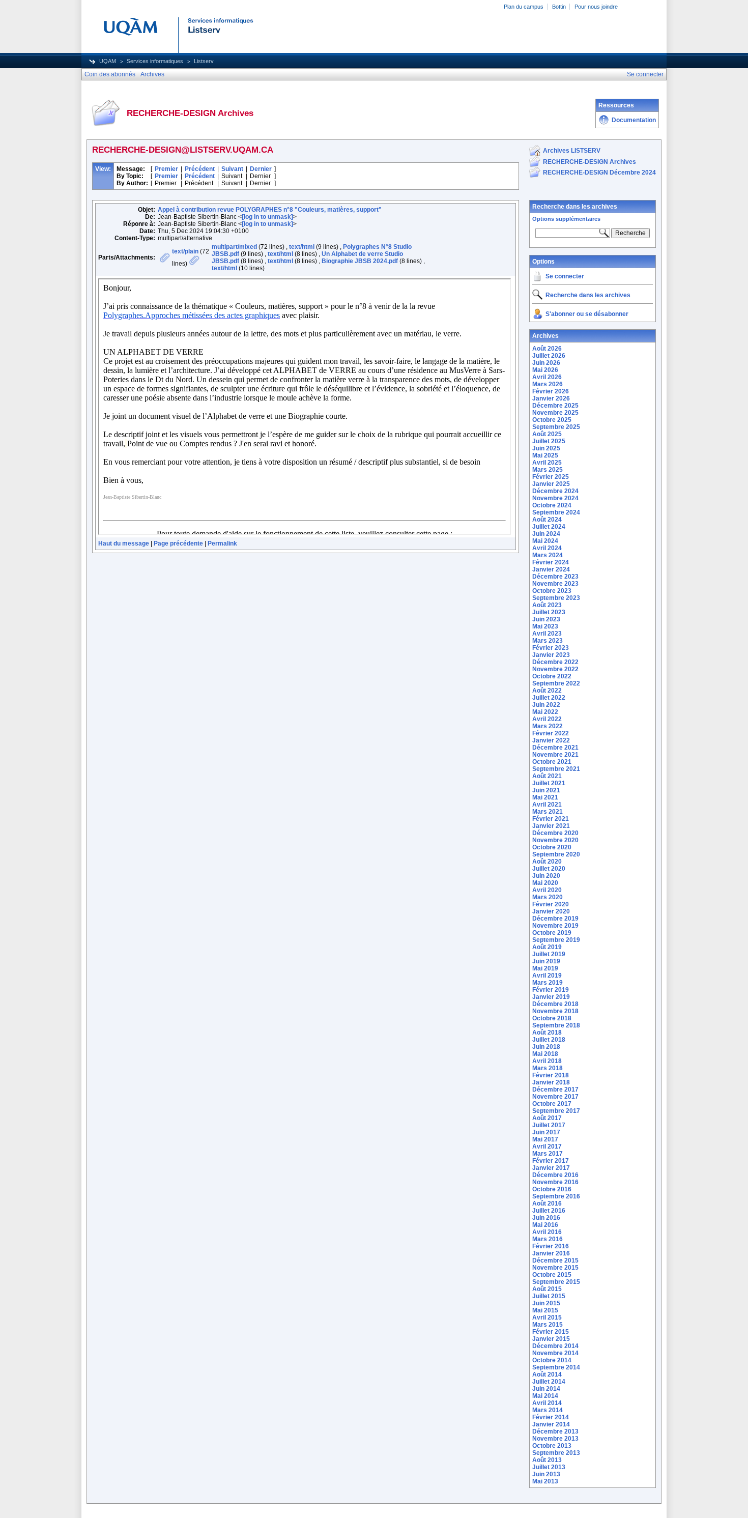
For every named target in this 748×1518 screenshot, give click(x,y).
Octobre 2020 (551, 847)
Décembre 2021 (555, 747)
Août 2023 (547, 605)
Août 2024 (547, 519)
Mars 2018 (547, 1068)
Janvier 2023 (551, 654)
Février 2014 (550, 1417)
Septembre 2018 (556, 1025)
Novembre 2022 (555, 669)
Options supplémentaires (566, 219)
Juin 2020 (546, 875)
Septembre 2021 (556, 768)
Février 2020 (550, 904)
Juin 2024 (546, 533)
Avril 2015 (547, 1317)
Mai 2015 (545, 1310)
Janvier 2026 (551, 398)
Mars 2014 (547, 1410)
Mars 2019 (547, 982)
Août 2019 (547, 947)
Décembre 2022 (555, 662)
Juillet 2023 (548, 612)
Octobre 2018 (551, 1018)
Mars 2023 (547, 640)
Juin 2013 (546, 1474)
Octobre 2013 (551, 1445)
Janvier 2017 (551, 1167)
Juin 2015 (546, 1303)
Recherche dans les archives (574, 206)
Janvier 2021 (551, 825)
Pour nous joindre (596, 7)
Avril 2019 (547, 975)
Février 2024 (550, 562)
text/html (301, 246)
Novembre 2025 (555, 412)
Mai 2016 (545, 1224)
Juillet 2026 (548, 355)
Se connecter (564, 276)
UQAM (107, 61)
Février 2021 (550, 818)
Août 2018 (547, 1032)
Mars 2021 (547, 811)
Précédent (200, 169)
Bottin (559, 7)
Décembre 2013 (555, 1431)
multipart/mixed (234, 246)
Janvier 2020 (551, 911)
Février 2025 (550, 476)
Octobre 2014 (551, 1360)
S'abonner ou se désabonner (586, 314)
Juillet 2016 (548, 1210)
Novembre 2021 (555, 754)
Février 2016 (550, 1246)
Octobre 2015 (551, 1274)
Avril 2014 (547, 1403)
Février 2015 (550, 1331)
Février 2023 (550, 647)
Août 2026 (547, 348)
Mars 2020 (547, 897)
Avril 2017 (547, 1146)
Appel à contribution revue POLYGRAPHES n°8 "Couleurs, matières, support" (270, 209)
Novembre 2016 (555, 1182)
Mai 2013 (545, 1481)
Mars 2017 (547, 1153)
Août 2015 (547, 1289)
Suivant (232, 169)
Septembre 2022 (556, 683)
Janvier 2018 (551, 1082)
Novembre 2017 (555, 1096)
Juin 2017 (546, 1132)
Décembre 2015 (555, 1260)
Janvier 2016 (551, 1253)
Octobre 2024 (551, 505)
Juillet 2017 (548, 1125)
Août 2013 (547, 1460)
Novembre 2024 (555, 498)
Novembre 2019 (555, 925)
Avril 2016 (547, 1232)
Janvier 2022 (551, 740)
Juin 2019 (546, 961)
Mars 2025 (547, 469)
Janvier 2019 (551, 996)
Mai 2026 (545, 370)
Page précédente (178, 543)
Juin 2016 (546, 1217)
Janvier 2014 (551, 1424)
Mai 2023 (545, 626)
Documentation (634, 120)
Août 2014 (547, 1374)
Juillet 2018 (548, 1039)
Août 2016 (547, 1203)
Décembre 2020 (555, 833)
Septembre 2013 (556, 1452)
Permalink (222, 543)
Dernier (261, 169)
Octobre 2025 (551, 419)
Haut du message (123, 543)
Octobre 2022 (551, 676)
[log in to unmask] (267, 216)
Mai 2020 (545, 882)
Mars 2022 (547, 726)
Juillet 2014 (548, 1381)
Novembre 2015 (555, 1267)
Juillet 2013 (548, 1467)
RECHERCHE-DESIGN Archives (589, 161)
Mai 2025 (545, 455)
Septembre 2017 (556, 1110)
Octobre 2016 (551, 1189)
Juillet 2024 (548, 526)
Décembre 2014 (555, 1346)
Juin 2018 (546, 1046)
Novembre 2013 (555, 1438)
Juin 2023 (546, 619)
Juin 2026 (546, 362)
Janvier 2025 (551, 484)
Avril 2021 (547, 804)
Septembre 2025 (556, 427)
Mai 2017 (545, 1139)
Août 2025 (547, 434)
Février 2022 (550, 733)
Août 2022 (547, 690)
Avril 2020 (547, 890)
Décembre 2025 (555, 405)
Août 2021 (547, 776)
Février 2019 (550, 989)
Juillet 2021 (548, 783)
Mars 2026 (547, 384)
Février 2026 (550, 391)
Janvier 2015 (551, 1338)
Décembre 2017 (555, 1089)
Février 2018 (550, 1075)
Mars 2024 (547, 555)
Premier (166, 169)
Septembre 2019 (556, 939)
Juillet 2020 (548, 868)
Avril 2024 (547, 548)
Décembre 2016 (555, 1175)
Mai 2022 (545, 711)
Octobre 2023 (551, 590)
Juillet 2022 (548, 697)
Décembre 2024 (555, 491)
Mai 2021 (545, 797)
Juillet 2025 (548, 441)
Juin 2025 (546, 448)
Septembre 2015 (556, 1281)
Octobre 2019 (551, 932)
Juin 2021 (546, 790)
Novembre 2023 (555, 583)
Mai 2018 (545, 1053)
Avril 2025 (547, 462)
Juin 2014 (546, 1388)
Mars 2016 (547, 1239)
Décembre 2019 (555, 918)
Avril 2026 (547, 377)
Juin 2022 (546, 704)
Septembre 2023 (556, 598)
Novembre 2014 (555, 1353)
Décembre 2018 (555, 1004)
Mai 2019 (545, 968)
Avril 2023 (547, 633)
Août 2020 (547, 861)
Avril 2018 (547, 1061)
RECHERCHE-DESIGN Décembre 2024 (599, 172)
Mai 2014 (545, 1395)
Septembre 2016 (556, 1196)
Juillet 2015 (548, 1296)
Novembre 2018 (555, 1011)
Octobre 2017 (551, 1103)
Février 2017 (550, 1160)
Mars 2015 (547, 1324)
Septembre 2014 (556, 1367)
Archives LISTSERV (571, 150)
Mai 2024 (545, 541)
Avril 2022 (547, 719)
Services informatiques (155, 61)
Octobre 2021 (551, 761)
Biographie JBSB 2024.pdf (360, 261)
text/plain (185, 251)
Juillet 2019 (548, 954)
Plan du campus (523, 7)
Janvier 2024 (551, 569)
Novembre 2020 (555, 840)
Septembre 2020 (556, 854)
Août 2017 (547, 1118)
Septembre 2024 (556, 512)
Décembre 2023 (555, 576)
